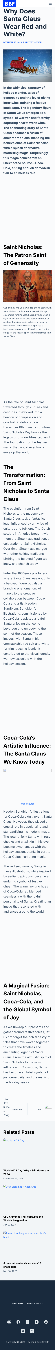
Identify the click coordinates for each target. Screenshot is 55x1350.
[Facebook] (18, 1322)
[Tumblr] (32, 1331)
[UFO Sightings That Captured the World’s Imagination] (27, 1198)
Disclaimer (17, 1303)
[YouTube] (36, 1322)
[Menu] (50, 3)
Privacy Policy (35, 1303)
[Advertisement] (27, 207)
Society (38, 42)
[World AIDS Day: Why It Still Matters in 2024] (27, 1152)
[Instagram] (27, 1322)
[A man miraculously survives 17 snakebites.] (27, 1244)
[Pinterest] (46, 1322)
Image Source (27, 803)
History (29, 42)
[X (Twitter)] (23, 1331)
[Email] (9, 1322)
